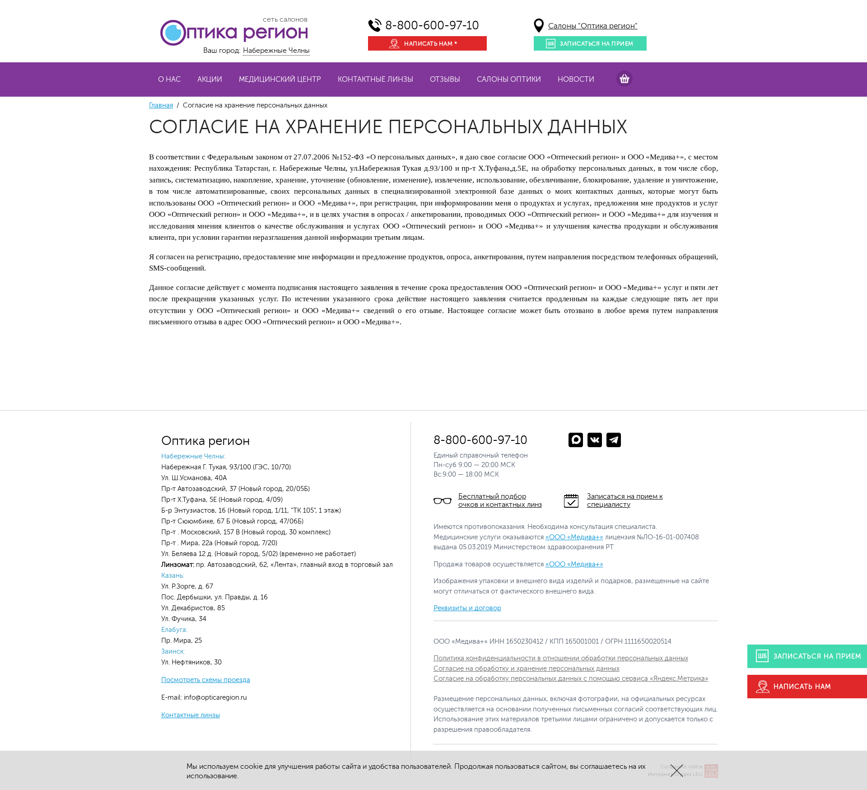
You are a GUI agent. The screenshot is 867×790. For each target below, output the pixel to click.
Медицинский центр (280, 79)
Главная (161, 105)
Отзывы (445, 79)
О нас (169, 79)
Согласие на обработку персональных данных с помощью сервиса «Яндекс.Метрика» (571, 678)
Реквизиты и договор (467, 608)
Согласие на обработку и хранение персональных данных (527, 669)
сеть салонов (285, 19)
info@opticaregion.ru (214, 697)
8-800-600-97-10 (432, 25)
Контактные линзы (375, 79)
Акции (209, 79)
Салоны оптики (509, 79)
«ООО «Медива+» (574, 537)
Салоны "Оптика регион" (593, 26)
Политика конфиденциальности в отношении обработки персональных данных (561, 658)
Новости (576, 79)
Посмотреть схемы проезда (205, 680)
